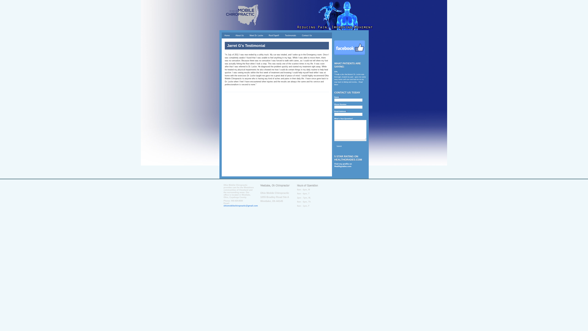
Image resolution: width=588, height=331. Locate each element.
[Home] (241, 15)
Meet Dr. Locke (256, 35)
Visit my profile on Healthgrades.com (343, 165)
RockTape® (274, 35)
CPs (335, 72)
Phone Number (340, 104)
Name (337, 97)
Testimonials (290, 35)
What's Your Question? (343, 119)
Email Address (340, 111)
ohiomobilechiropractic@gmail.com (241, 206)
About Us (240, 35)
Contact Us (307, 35)
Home (227, 35)
